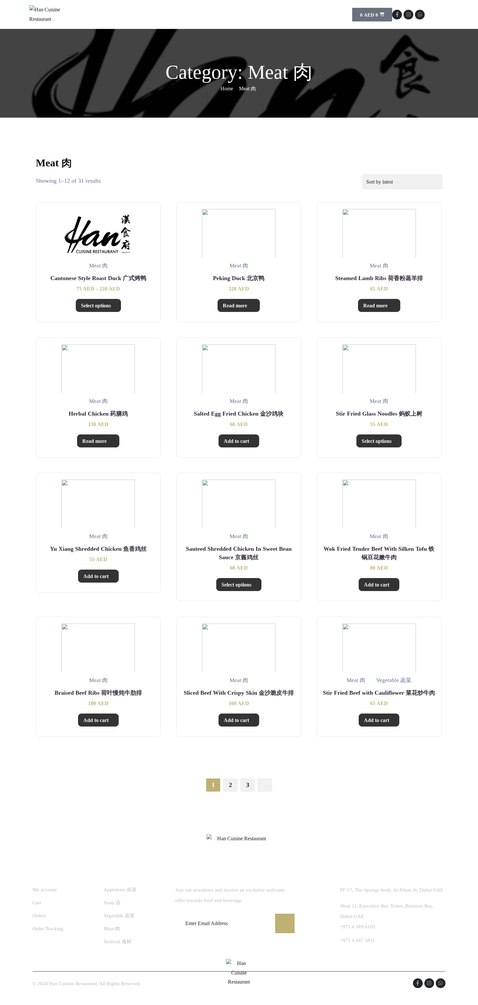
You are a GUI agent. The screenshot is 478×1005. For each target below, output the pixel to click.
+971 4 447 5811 (357, 940)
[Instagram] (408, 14)
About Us (168, 14)
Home (138, 14)
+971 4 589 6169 (357, 926)
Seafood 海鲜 (117, 941)
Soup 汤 (112, 902)
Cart (37, 902)
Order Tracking (48, 928)
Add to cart (236, 441)
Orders (39, 915)
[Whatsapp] (420, 14)
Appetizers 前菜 (120, 889)
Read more (235, 305)
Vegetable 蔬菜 (119, 915)
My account (45, 889)
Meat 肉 (112, 928)
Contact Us (244, 14)
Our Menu (203, 14)
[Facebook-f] (397, 14)
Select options (96, 305)
